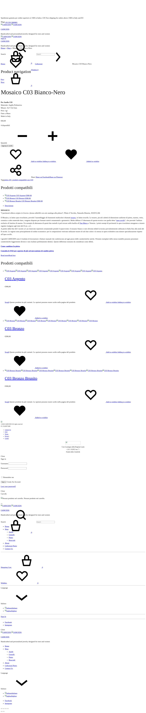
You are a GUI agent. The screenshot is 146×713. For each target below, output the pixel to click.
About (7, 543)
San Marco (84, 223)
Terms (6, 434)
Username (4, 464)
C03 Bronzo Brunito (21, 378)
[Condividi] (6, 708)
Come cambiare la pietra (10, 246)
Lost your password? (8, 486)
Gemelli (12, 535)
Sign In (3, 617)
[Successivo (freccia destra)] (3, 711)
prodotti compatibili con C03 (22, 180)
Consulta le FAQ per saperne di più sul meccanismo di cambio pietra (27, 251)
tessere (73, 218)
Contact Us (8, 430)
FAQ (6, 432)
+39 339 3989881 (11, 22)
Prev (2, 79)
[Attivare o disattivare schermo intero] (3, 708)
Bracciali (12, 540)
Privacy (7, 436)
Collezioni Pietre (11, 546)
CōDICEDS (5, 29)
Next (2, 82)
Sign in (4, 482)
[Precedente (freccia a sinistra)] (1, 711)
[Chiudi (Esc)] (8, 708)
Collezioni (38, 64)
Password (4, 468)
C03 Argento (15, 279)
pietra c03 (7, 180)
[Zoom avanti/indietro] (1, 708)
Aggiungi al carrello (7, 146)
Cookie (7, 438)
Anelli (11, 532)
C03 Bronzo (14, 328)
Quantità (4, 143)
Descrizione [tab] (9, 206)
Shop (9, 48)
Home (3, 48)
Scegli (7, 302)
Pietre (11, 538)
